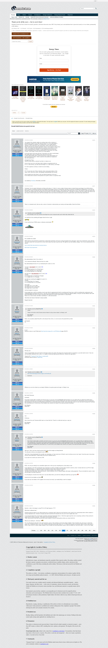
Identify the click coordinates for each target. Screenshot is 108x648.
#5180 (93, 257)
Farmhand (17, 145)
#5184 (93, 369)
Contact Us (73, 535)
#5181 (93, 305)
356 (78, 530)
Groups (30, 14)
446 (86, 530)
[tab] (13, 131)
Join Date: (15, 150)
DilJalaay (17, 311)
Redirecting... (40, 357)
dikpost (17, 333)
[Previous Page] (89, 133)
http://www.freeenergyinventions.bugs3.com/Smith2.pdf (39, 373)
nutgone (17, 440)
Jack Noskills (17, 354)
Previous (33, 530)
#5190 (93, 506)
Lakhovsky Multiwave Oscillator (56, 17)
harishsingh (17, 242)
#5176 (93, 140)
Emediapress (37, 14)
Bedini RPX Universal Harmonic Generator (39, 17)
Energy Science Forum (60, 14)
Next (94, 530)
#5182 (93, 327)
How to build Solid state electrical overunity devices (36, 245)
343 (52, 530)
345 (60, 530)
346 (63, 530)
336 (48, 530)
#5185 (93, 393)
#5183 (93, 348)
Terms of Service (86, 535)
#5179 (93, 236)
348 (71, 530)
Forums (13, 14)
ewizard (17, 191)
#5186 (93, 413)
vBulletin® (90, 539)
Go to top (94, 535)
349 (75, 530)
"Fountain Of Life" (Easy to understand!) (39, 356)
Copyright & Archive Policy (49, 542)
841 (90, 530)
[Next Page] (90, 133)
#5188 (93, 463)
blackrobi (17, 262)
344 (56, 530)
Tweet (18, 155)
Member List (21, 17)
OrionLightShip (17, 215)
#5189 (93, 485)
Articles (24, 14)
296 (45, 530)
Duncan (17, 374)
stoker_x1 (17, 491)
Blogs (18, 14)
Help (68, 535)
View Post (42, 308)
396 (82, 530)
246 (41, 530)
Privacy (79, 535)
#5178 (93, 210)
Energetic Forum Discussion (19, 118)
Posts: (15, 151)
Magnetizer (70, 14)
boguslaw (17, 511)
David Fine (17, 398)
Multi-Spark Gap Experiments (31, 247)
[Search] (96, 8)
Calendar (27, 17)
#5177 (93, 186)
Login (95, 0)
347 (67, 530)
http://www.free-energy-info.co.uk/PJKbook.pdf (51, 331)
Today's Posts (14, 17)
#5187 (93, 434)
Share (18, 153)
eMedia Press (46, 18)
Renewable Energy (29, 118)
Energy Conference (47, 14)
